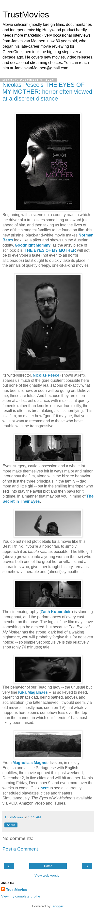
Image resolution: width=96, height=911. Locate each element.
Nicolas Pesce (46, 375)
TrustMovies (25, 14)
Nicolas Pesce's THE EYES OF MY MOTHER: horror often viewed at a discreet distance (47, 91)
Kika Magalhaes (33, 692)
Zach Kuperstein (56, 612)
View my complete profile (20, 896)
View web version (48, 875)
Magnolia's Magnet (30, 763)
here (44, 788)
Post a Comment (20, 849)
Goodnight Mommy (32, 245)
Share (11, 825)
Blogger (57, 906)
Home (48, 866)
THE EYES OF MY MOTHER (50, 250)
